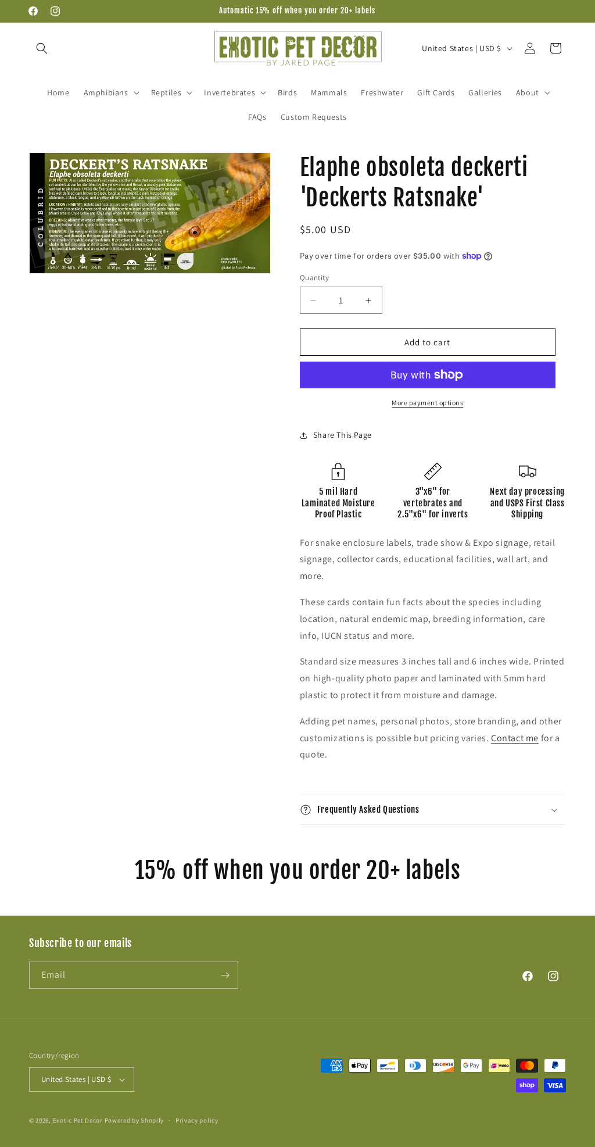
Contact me (515, 738)
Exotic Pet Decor (78, 1120)
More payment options (427, 402)
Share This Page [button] (342, 435)
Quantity (314, 278)
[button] (42, 48)
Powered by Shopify (134, 1120)
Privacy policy (196, 1120)
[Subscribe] (225, 975)
